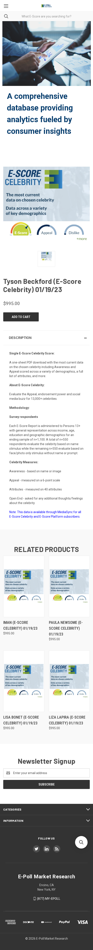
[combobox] (46, 16)
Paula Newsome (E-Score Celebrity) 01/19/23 (66, 628)
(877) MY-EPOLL (48, 899)
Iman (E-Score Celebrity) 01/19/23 (20, 625)
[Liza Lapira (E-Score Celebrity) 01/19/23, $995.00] (69, 681)
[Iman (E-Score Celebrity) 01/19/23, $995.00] (23, 586)
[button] (46, 337)
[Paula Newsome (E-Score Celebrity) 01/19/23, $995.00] (69, 586)
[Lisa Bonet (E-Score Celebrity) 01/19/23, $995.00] (23, 681)
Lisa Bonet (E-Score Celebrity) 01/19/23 (21, 720)
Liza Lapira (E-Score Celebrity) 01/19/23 (67, 720)
